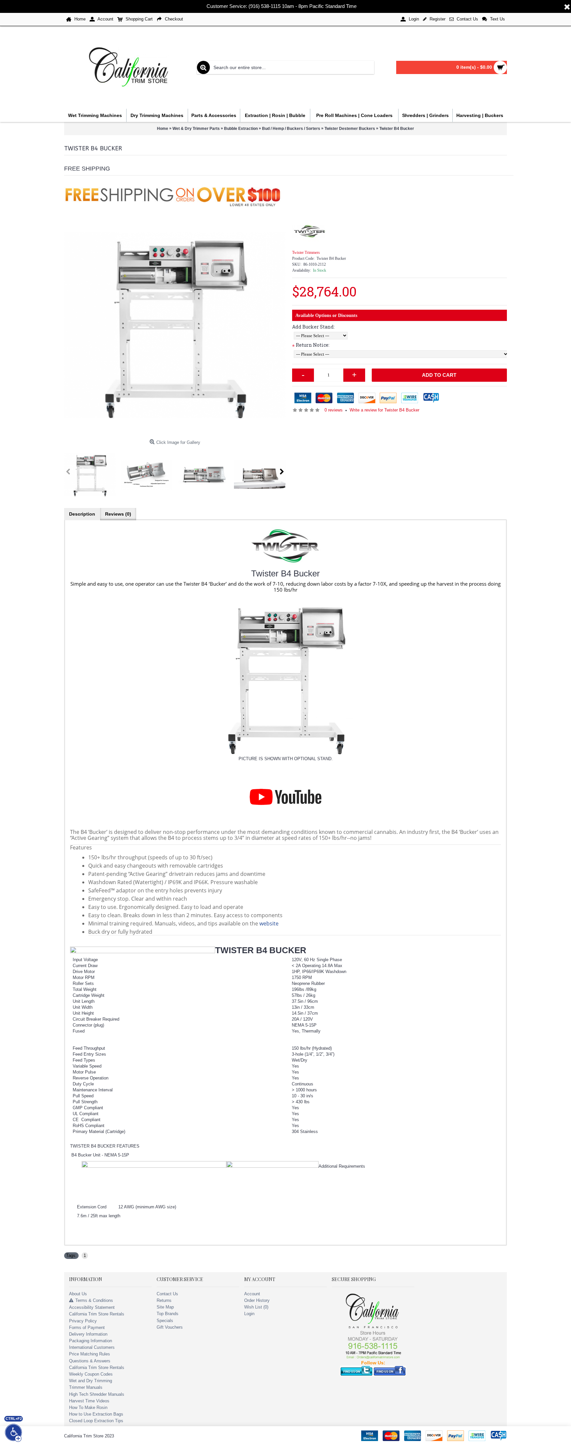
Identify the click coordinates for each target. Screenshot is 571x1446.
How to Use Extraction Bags (96, 1414)
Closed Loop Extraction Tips (96, 1420)
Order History (257, 1300)
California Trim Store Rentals (96, 1313)
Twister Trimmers (306, 252)
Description (82, 514)
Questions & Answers (89, 1360)
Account (252, 1293)
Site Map (165, 1307)
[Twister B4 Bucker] (175, 325)
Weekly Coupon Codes (91, 1374)
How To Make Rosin (88, 1407)
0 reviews (333, 410)
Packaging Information (90, 1340)
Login (249, 1313)
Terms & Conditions (94, 1300)
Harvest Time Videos (89, 1400)
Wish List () (256, 1307)
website (269, 923)
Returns (164, 1300)
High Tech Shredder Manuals (96, 1394)
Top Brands (167, 1313)
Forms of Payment (87, 1327)
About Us (78, 1293)
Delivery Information (88, 1334)
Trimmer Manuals (85, 1387)
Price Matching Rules (89, 1353)
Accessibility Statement (92, 1307)
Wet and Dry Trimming (90, 1380)
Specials (165, 1320)
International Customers (92, 1347)
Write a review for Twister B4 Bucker (384, 410)
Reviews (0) (118, 514)
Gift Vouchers (170, 1327)
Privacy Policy (83, 1320)
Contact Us (167, 1293)
